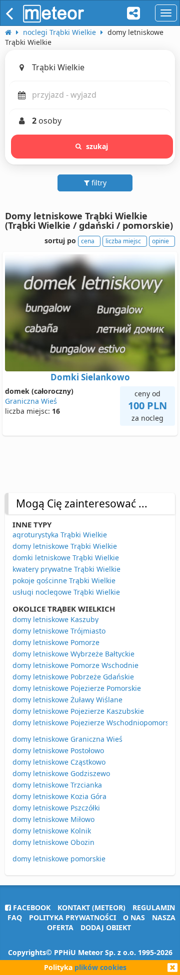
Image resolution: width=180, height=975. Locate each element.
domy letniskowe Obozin (53, 842)
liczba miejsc (123, 241)
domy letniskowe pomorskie (59, 858)
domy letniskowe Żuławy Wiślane (67, 699)
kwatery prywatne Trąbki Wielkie (66, 569)
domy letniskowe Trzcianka (57, 785)
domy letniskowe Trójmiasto (59, 631)
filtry (98, 182)
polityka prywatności (72, 917)
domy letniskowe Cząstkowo (59, 762)
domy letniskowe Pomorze (56, 642)
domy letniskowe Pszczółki (56, 807)
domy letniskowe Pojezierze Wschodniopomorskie (95, 722)
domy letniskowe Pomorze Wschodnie (75, 665)
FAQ (15, 917)
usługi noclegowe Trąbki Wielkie (66, 592)
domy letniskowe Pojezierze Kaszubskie (78, 711)
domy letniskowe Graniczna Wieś (67, 739)
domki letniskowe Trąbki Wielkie (65, 557)
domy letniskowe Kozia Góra (59, 796)
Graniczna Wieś (31, 401)
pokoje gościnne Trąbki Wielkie (64, 580)
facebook (30, 907)
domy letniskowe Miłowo (53, 819)
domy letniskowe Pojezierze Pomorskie (76, 688)
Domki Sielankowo (90, 377)
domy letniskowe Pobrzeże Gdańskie (73, 676)
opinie (160, 241)
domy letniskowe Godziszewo (61, 773)
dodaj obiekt (105, 927)
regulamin (153, 907)
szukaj (97, 146)
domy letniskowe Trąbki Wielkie (64, 546)
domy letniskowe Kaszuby (55, 619)
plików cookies (100, 967)
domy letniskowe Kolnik (51, 830)
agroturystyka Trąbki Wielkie (59, 534)
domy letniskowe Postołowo (58, 750)
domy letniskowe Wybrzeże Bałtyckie (73, 653)
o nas (134, 917)
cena (87, 241)
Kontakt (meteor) (92, 907)
